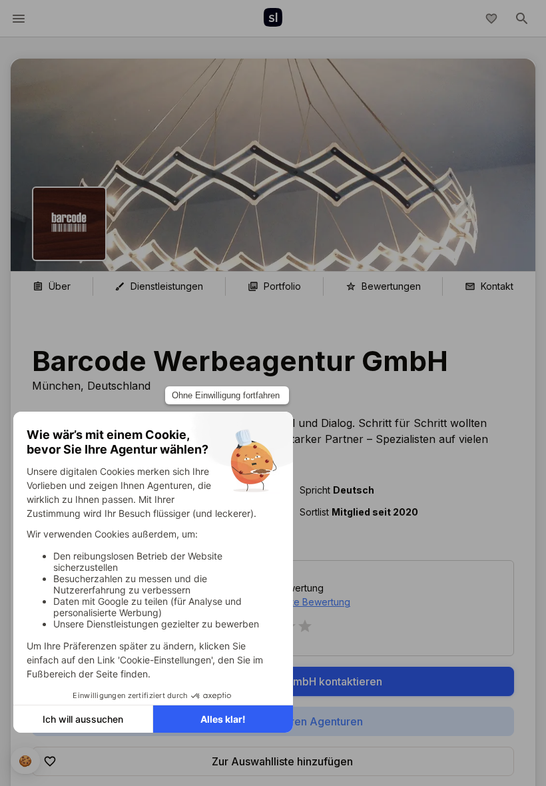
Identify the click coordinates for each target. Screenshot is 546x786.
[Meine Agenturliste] (491, 18)
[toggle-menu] (19, 19)
